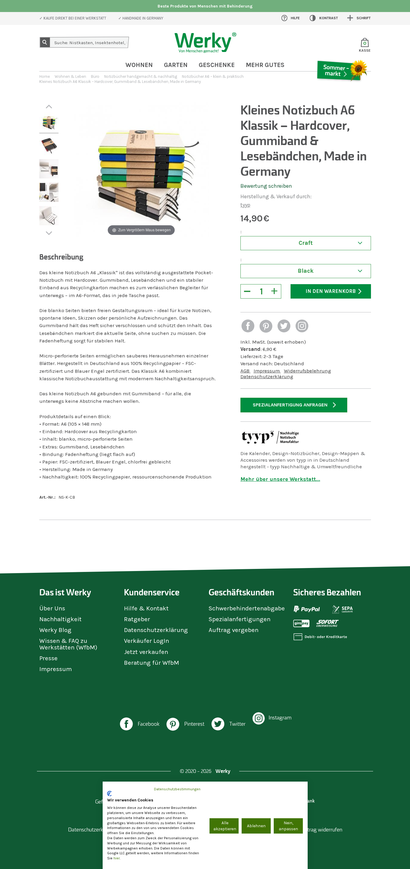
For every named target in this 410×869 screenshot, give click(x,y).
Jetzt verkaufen (146, 651)
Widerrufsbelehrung (307, 371)
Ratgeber (137, 619)
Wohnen (139, 64)
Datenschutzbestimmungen (177, 789)
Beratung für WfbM (151, 662)
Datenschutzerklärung (266, 376)
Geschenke (217, 64)
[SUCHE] (45, 42)
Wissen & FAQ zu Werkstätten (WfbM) (68, 644)
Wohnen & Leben (70, 76)
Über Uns (52, 608)
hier (116, 858)
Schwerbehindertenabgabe (247, 608)
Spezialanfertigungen (239, 619)
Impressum (267, 371)
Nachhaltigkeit (60, 619)
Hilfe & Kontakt (146, 608)
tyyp (245, 205)
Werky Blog (55, 630)
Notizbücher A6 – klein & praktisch (213, 76)
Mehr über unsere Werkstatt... (280, 479)
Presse (48, 658)
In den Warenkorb (331, 291)
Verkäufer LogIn (146, 640)
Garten (176, 64)
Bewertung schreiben (266, 186)
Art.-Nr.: (47, 497)
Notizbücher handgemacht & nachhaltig (140, 76)
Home (44, 76)
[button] (247, 326)
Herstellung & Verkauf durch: (276, 196)
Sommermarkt (341, 88)
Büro (95, 76)
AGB (245, 371)
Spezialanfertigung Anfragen (290, 405)
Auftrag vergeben (233, 630)
